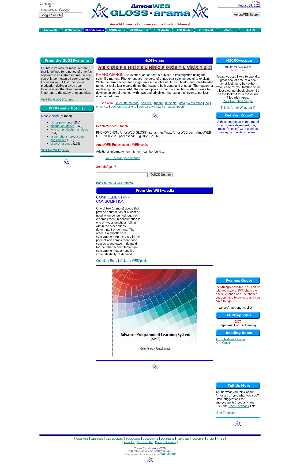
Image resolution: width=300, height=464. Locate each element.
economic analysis (123, 106)
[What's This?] (238, 70)
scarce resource (61, 143)
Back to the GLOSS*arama (114, 183)
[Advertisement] (150, 44)
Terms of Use (145, 442)
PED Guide (183, 438)
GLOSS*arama (114, 438)
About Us (129, 442)
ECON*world (133, 438)
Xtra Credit (223, 342)
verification (195, 103)
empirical (102, 106)
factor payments (61, 122)
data (182, 103)
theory (158, 103)
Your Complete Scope (238, 101)
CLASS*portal (150, 438)
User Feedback (239, 406)
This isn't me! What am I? (238, 107)
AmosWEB (82, 438)
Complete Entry (106, 260)
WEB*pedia (97, 438)
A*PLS (220, 438)
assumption (176, 106)
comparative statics (152, 106)
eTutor (210, 438)
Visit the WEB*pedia (55, 150)
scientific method (127, 103)
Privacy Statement (165, 442)
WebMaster (168, 454)
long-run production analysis (69, 129)
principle (170, 103)
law (207, 103)
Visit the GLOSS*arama (57, 99)
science (146, 103)
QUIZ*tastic (167, 438)
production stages (62, 126)
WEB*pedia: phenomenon (122, 158)
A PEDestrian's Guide (230, 339)
